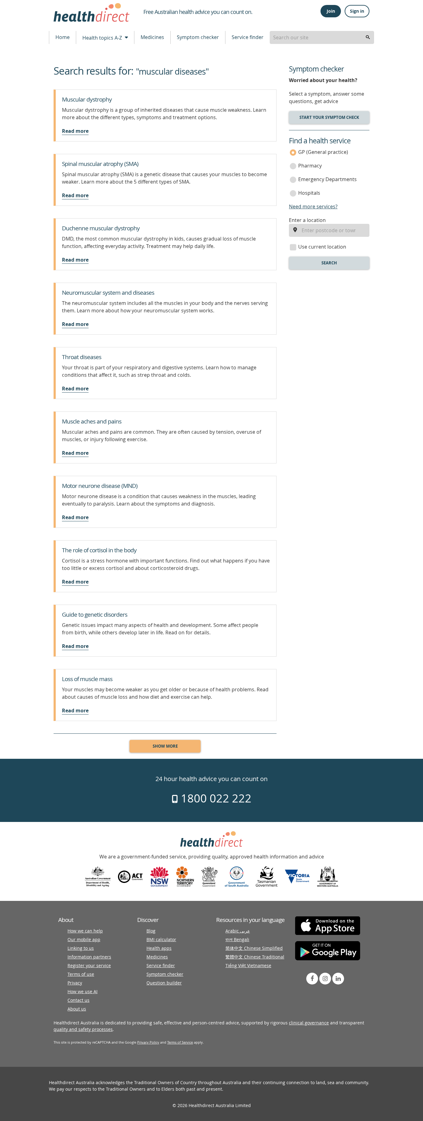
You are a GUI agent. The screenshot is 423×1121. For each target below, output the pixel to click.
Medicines (152, 37)
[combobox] (322, 37)
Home (62, 37)
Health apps (159, 948)
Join (331, 11)
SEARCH (329, 263)
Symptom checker (198, 37)
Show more (165, 746)
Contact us (78, 1000)
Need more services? (313, 206)
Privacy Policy (148, 1042)
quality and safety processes (83, 1029)
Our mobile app (84, 939)
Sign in (357, 11)
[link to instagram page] (325, 978)
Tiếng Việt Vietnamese (248, 965)
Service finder (248, 37)
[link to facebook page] (312, 978)
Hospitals (309, 192)
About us (77, 1009)
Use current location (322, 246)
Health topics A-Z (102, 37)
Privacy (75, 983)
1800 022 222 (214, 798)
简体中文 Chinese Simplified (254, 948)
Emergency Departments (327, 179)
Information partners (89, 957)
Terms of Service (180, 1042)
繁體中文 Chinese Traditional (254, 957)
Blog (150, 931)
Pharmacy (310, 165)
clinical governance (309, 1023)
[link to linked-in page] (338, 978)
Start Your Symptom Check (329, 117)
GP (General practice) (323, 152)
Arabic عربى (237, 931)
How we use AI (83, 991)
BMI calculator (161, 939)
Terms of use (81, 974)
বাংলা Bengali (237, 939)
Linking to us (81, 948)
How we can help (85, 931)
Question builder (164, 983)
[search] (368, 37)
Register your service (89, 965)
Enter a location (307, 220)
